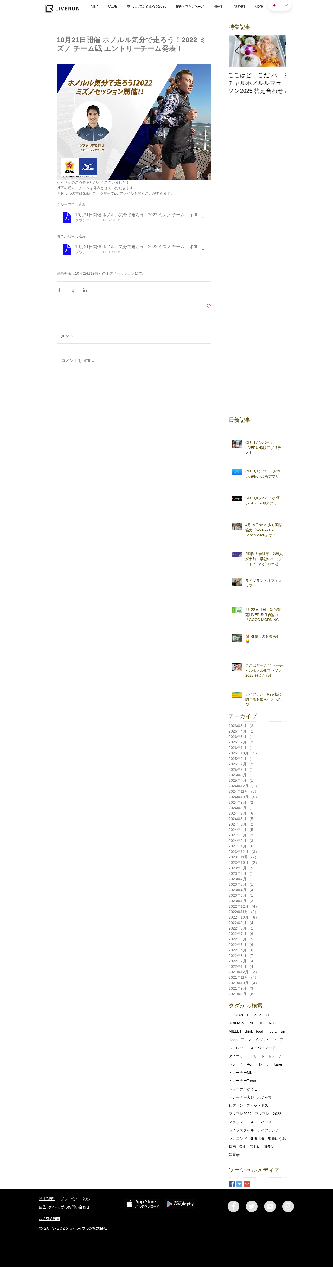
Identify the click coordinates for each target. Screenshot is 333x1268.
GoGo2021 (261, 1015)
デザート (257, 1056)
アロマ (246, 1040)
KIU (261, 1023)
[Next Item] (277, 51)
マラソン (236, 1122)
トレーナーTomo (242, 1081)
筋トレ (254, 1146)
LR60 (271, 1023)
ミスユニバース (259, 1122)
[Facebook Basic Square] (232, 1184)
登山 (242, 1146)
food (259, 1031)
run (282, 1031)
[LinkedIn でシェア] (84, 290)
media (271, 1031)
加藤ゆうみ (277, 1138)
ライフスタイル (241, 1130)
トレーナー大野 (241, 1097)
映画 (232, 1146)
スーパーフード (263, 1048)
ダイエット (238, 1056)
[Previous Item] (237, 51)
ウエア (277, 1040)
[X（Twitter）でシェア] (71, 290)
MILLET (235, 1031)
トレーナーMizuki (243, 1072)
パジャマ (264, 1097)
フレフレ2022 (240, 1114)
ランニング (238, 1138)
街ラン (269, 1146)
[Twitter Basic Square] (239, 1184)
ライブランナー (270, 1130)
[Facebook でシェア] (59, 290)
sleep (233, 1040)
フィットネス (257, 1105)
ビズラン (236, 1105)
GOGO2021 (238, 1015)
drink (249, 1031)
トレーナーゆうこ (243, 1089)
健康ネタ (257, 1138)
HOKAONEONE (241, 1023)
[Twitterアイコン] (252, 1206)
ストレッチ (238, 1048)
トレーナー (277, 1056)
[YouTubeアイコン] (270, 1206)
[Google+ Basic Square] (247, 1184)
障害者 (234, 1155)
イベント (262, 1040)
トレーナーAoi (240, 1064)
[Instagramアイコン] (288, 1206)
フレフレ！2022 (268, 1114)
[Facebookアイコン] (233, 1206)
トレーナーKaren (269, 1064)
